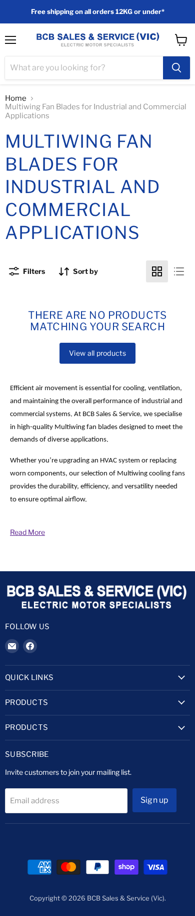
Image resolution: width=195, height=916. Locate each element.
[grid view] (157, 271)
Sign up (154, 800)
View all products (97, 353)
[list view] (179, 271)
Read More (27, 532)
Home (15, 98)
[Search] (176, 67)
